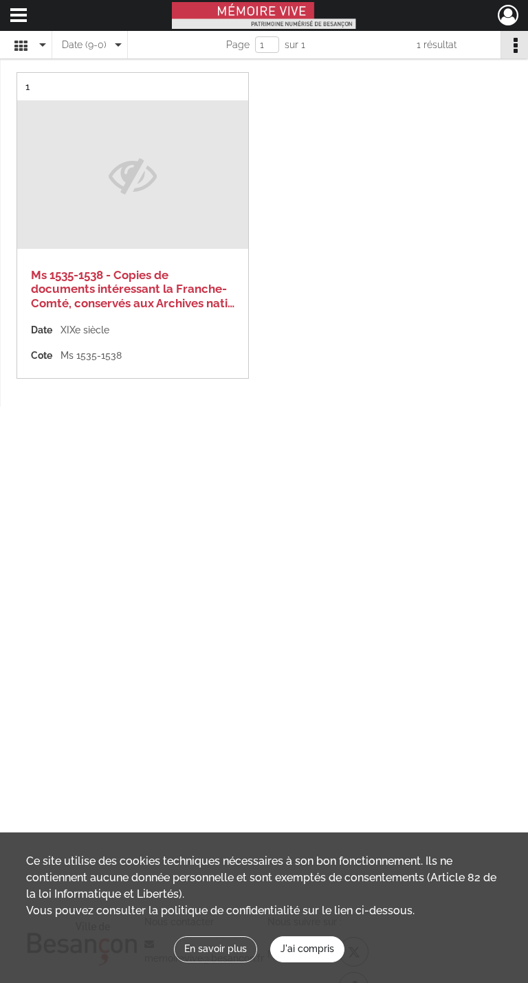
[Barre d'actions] (514, 44)
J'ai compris (307, 948)
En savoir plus (215, 948)
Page (238, 44)
